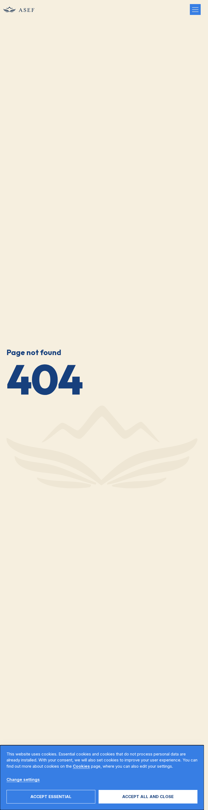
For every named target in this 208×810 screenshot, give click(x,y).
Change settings (23, 779)
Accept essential (51, 796)
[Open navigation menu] (195, 9)
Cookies (81, 766)
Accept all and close (148, 796)
